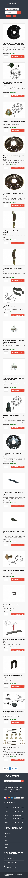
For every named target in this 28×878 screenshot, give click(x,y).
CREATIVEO (6, 875)
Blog (6, 840)
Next (16, 768)
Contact (7, 844)
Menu (8, 15)
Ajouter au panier (18, 56)
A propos (7, 836)
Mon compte (8, 833)
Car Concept (13, 874)
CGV (6, 847)
